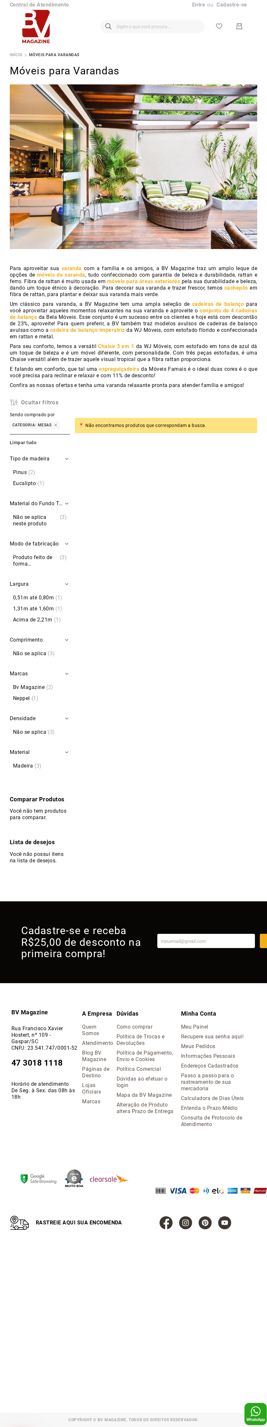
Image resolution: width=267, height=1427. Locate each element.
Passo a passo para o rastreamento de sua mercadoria (207, 1082)
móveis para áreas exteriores (143, 281)
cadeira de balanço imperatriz (87, 330)
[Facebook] (166, 1222)
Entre (198, 5)
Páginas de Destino (95, 1072)
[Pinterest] (205, 1222)
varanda (72, 268)
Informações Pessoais (208, 1056)
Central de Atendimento (39, 5)
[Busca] (108, 26)
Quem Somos (90, 1030)
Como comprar (135, 1027)
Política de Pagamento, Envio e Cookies (145, 1056)
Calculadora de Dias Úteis (212, 1098)
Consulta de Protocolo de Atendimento (212, 1121)
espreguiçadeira (119, 369)
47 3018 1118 (37, 1063)
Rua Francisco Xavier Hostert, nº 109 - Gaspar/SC (37, 1035)
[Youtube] (224, 1222)
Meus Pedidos (198, 1046)
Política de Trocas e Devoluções (141, 1039)
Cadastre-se (232, 5)
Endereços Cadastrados (210, 1066)
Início (16, 55)
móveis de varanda (61, 275)
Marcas (91, 1101)
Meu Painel (194, 1027)
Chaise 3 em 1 (116, 346)
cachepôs (236, 288)
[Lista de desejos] (219, 26)
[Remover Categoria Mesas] (55, 425)
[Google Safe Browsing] (42, 1179)
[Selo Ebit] (77, 1179)
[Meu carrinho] (239, 26)
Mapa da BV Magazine (144, 1095)
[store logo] (36, 26)
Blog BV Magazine (94, 1056)
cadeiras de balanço (218, 304)
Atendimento (97, 1043)
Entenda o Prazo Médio (209, 1108)
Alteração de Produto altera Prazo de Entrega (145, 1108)
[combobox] (152, 26)
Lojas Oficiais (91, 1088)
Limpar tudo (23, 442)
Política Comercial (139, 1069)
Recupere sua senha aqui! (212, 1036)
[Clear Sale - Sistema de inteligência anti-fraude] (112, 1179)
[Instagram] (185, 1222)
